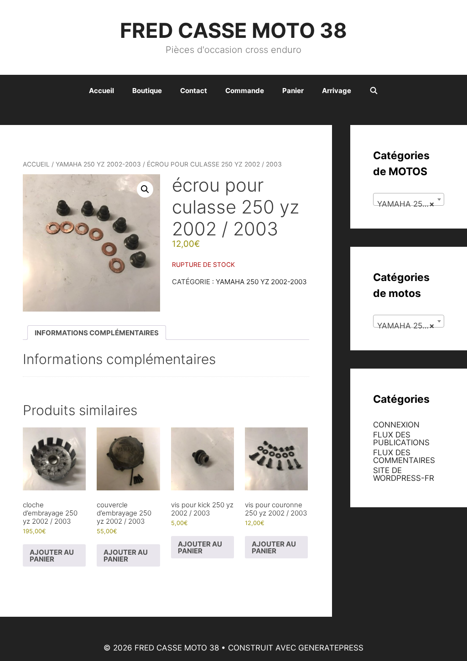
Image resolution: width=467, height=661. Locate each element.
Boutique (147, 90)
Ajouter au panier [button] (52, 555)
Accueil (101, 90)
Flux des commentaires (404, 456)
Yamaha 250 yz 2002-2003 (98, 164)
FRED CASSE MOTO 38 (233, 30)
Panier (293, 90)
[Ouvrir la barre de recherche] (373, 91)
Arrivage (336, 90)
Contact (193, 90)
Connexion (396, 424)
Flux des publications (401, 438)
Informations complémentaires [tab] (97, 332)
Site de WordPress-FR (403, 474)
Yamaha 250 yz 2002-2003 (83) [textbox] (410, 203)
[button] (145, 189)
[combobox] (408, 199)
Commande (244, 90)
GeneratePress (330, 647)
